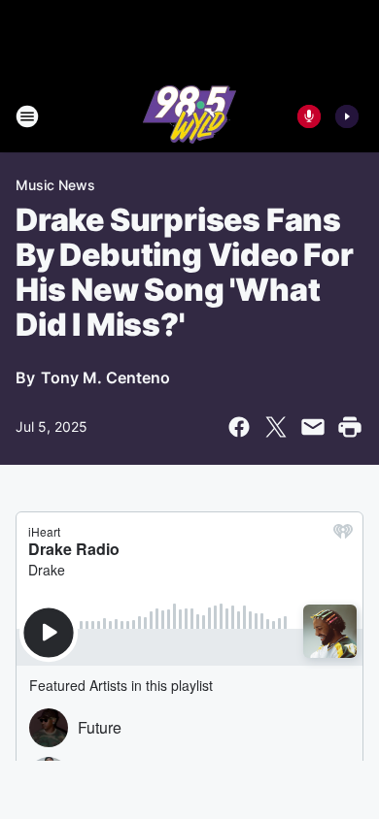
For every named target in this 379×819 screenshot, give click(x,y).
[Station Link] (189, 116)
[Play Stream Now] (347, 116)
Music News (55, 185)
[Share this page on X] (276, 427)
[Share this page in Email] (313, 427)
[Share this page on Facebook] (239, 427)
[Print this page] (349, 427)
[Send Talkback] (309, 116)
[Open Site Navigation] (27, 116)
